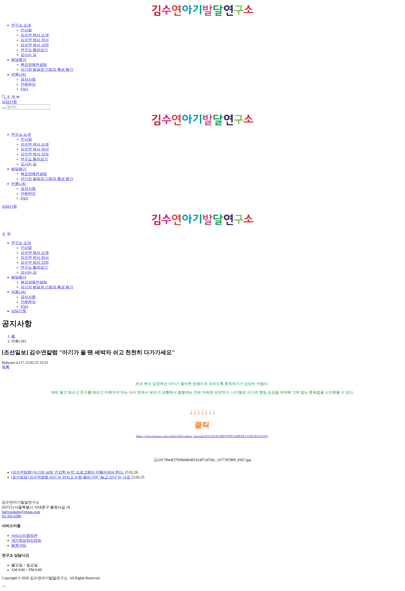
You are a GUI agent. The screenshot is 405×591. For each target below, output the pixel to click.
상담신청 (9, 102)
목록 (5, 367)
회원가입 (18, 545)
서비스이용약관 (24, 536)
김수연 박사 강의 (35, 45)
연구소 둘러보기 (34, 50)
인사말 (26, 30)
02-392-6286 (11, 516)
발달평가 (18, 60)
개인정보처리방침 (26, 540)
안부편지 (28, 84)
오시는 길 (29, 55)
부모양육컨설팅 (34, 65)
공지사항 (28, 79)
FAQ (24, 89)
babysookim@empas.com (21, 512)
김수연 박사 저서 (35, 40)
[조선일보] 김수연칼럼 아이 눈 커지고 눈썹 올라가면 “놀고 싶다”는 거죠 (70, 477)
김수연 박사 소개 (35, 35)
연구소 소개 (21, 25)
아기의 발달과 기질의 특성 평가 (47, 70)
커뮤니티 (18, 74)
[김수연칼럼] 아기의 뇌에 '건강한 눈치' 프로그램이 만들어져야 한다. (67, 472)
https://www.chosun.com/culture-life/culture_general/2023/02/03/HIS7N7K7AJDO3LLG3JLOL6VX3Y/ (202, 436)
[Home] (19, 490)
